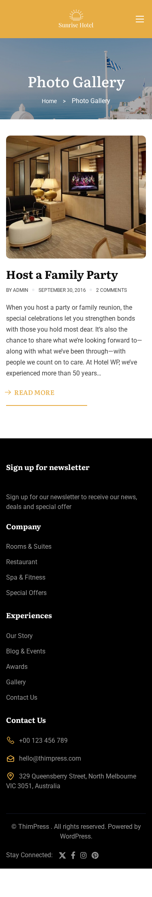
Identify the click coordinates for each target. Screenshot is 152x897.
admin (20, 290)
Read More (34, 392)
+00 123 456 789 (43, 740)
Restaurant (21, 562)
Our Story (19, 636)
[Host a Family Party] (76, 197)
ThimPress (33, 826)
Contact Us (21, 697)
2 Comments (111, 290)
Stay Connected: (29, 855)
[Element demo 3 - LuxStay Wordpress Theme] (76, 19)
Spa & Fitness (25, 577)
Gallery (16, 682)
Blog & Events (25, 651)
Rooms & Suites (28, 546)
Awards (17, 667)
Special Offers (26, 593)
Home (49, 101)
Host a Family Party (62, 273)
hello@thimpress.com (50, 758)
